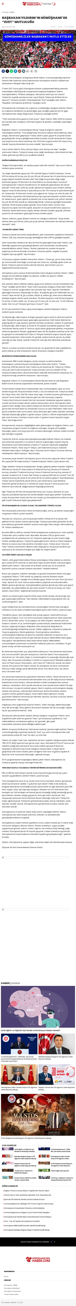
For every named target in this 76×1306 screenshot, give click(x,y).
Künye (6, 1276)
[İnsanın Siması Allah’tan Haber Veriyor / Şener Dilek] (7, 1178)
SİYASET (60, 27)
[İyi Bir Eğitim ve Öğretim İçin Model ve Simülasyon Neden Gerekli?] (38, 1007)
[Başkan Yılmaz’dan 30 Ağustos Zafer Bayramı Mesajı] (56, 1074)
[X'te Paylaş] (7, 71)
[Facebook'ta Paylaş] (3, 71)
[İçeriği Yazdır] (23, 71)
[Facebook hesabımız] (51, 1242)
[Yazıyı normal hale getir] (36, 71)
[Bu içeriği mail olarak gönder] (19, 71)
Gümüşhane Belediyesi (12, 1288)
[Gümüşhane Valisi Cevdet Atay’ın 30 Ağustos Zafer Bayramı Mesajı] (19, 1074)
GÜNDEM (53, 27)
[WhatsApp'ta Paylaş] (11, 71)
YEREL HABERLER (69, 27)
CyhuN (20, 1302)
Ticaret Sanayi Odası (11, 1294)
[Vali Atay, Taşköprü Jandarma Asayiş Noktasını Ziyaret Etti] (44, 1178)
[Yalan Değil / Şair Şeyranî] (44, 1171)
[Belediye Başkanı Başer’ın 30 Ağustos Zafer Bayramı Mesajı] (56, 1044)
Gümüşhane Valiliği (10, 1285)
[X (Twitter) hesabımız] (54, 1242)
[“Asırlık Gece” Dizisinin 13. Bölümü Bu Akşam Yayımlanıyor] (7, 1171)
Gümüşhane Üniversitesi (12, 1291)
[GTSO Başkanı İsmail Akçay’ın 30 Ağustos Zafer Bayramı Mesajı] (38, 1115)
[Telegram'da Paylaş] (15, 71)
